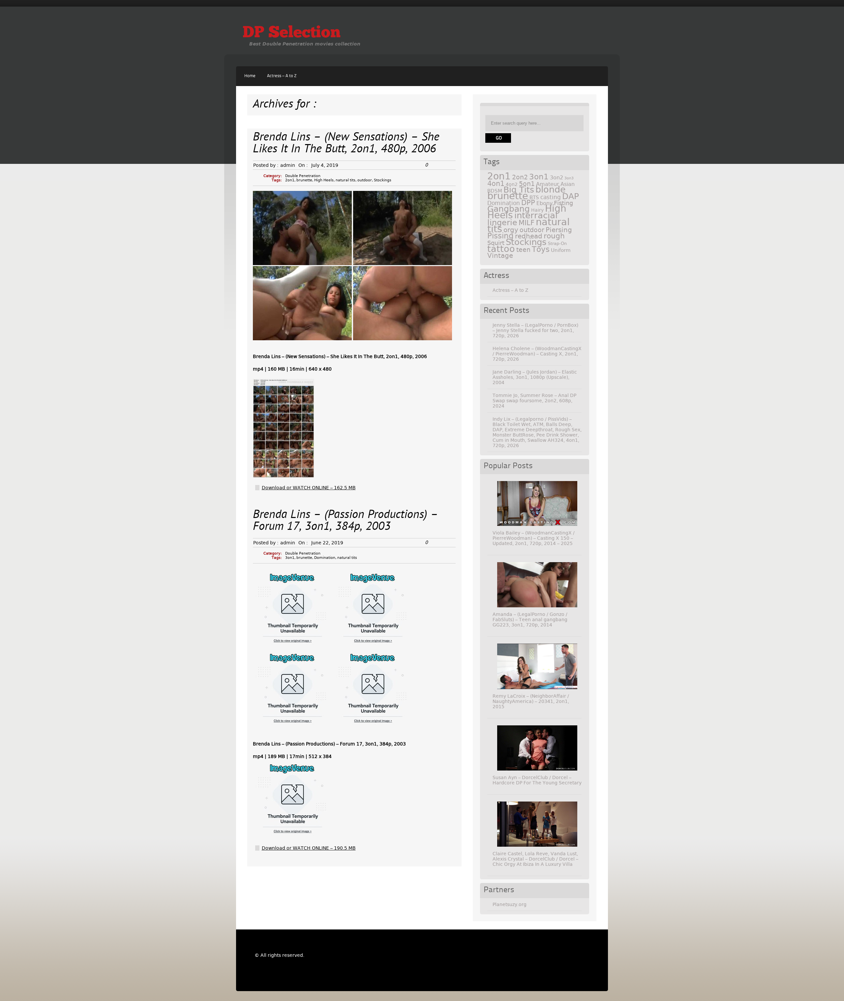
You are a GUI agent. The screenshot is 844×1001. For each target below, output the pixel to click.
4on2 (512, 184)
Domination (324, 558)
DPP (528, 203)
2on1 (289, 180)
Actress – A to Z (281, 76)
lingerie (502, 222)
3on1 (289, 558)
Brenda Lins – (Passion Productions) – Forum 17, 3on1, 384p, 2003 (345, 521)
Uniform (561, 250)
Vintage (500, 255)
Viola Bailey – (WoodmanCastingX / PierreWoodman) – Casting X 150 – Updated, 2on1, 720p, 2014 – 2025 (534, 538)
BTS (534, 197)
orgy (510, 230)
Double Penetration (302, 176)
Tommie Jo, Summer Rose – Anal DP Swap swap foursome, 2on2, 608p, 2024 (534, 401)
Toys (541, 249)
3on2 (556, 177)
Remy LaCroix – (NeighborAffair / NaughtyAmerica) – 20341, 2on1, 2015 (531, 701)
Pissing (500, 235)
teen (523, 250)
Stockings (382, 180)
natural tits (345, 180)
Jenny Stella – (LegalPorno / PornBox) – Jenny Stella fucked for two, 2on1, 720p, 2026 (535, 330)
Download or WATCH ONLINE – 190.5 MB (309, 848)
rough (554, 235)
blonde (550, 189)
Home (250, 76)
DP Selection (292, 33)
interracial (536, 215)
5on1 (527, 184)
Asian (567, 184)
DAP (570, 196)
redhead (528, 236)
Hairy (537, 210)
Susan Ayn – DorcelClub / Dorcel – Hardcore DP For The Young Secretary (537, 780)
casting (550, 197)
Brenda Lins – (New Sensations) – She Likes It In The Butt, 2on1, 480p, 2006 (346, 143)
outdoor (364, 180)
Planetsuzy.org (510, 904)
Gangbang (508, 209)
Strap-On (557, 243)
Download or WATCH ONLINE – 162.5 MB (309, 487)
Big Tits (518, 190)
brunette (304, 180)
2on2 (520, 177)
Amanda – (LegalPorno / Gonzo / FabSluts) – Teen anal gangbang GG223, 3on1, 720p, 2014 (530, 619)
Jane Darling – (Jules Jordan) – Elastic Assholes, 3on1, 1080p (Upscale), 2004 (535, 377)
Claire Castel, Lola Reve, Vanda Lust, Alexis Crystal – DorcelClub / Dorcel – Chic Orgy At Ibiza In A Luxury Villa (535, 859)
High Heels (324, 180)
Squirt (495, 242)
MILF (526, 223)
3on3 (569, 178)
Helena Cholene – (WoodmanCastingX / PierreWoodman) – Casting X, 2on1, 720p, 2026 (537, 354)
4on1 (495, 183)
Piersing (559, 230)
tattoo (501, 249)
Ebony (544, 203)
